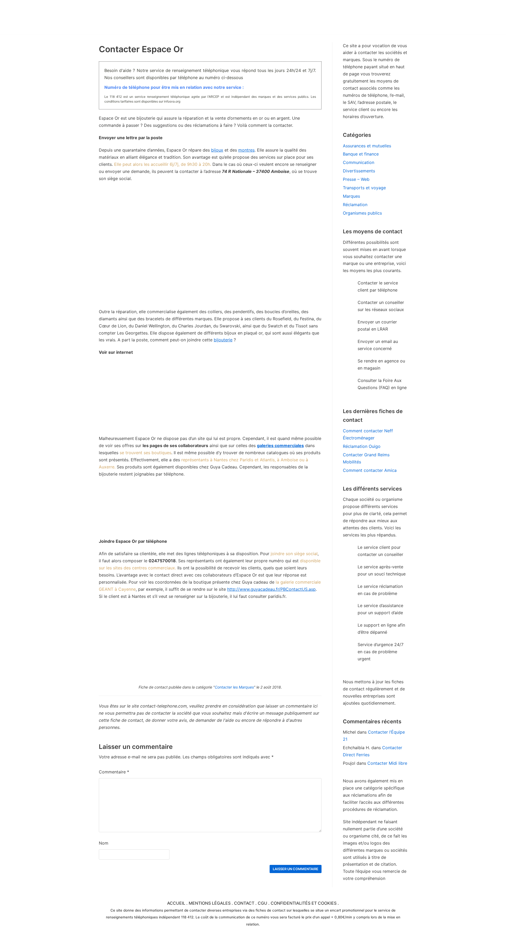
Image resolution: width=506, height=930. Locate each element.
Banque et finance (361, 154)
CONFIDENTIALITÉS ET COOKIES (304, 903)
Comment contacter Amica (370, 470)
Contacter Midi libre (387, 763)
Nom (103, 843)
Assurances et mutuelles (367, 145)
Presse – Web (356, 179)
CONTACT (244, 903)
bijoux (217, 150)
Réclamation (355, 204)
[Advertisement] (210, 398)
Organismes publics (362, 213)
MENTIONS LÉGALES (210, 903)
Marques (351, 196)
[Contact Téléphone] (145, 17)
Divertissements (359, 170)
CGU (262, 903)
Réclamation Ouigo (362, 446)
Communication (358, 162)
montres (246, 150)
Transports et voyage (364, 187)
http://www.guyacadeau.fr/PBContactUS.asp (271, 589)
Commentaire (114, 771)
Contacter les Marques (234, 687)
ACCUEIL (176, 903)
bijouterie (223, 339)
